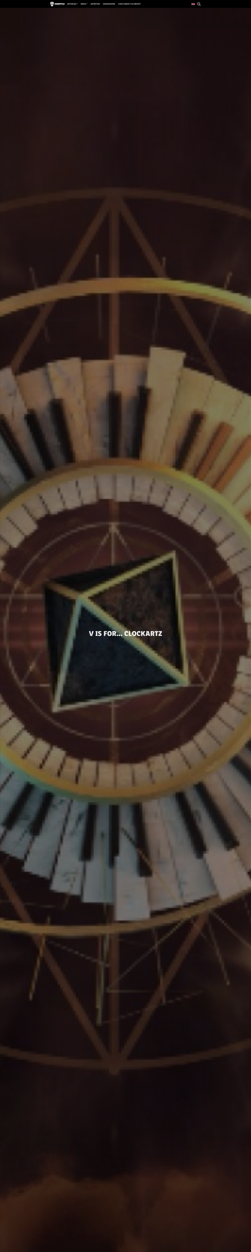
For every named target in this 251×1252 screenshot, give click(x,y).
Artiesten (95, 4)
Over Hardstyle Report (129, 4)
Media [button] (83, 4)
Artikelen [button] (71, 4)
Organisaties (109, 4)
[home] (58, 3)
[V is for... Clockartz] (193, 4)
